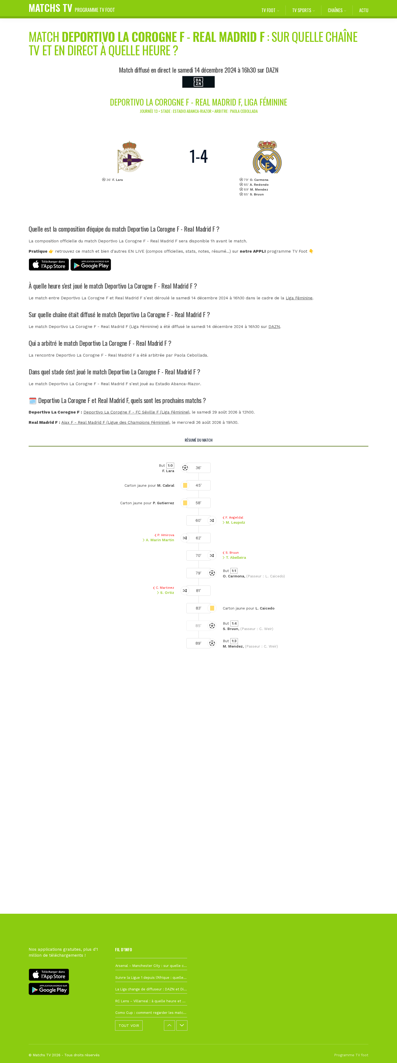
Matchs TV (72, 7)
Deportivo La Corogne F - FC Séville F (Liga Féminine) (136, 412)
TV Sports (301, 10)
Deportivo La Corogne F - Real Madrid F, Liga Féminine (198, 102)
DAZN (274, 326)
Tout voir (129, 1025)
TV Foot (268, 10)
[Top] (382, 1051)
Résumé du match (199, 440)
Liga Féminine (299, 298)
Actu (363, 10)
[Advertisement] (198, 757)
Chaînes (335, 10)
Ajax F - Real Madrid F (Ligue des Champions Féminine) (115, 422)
